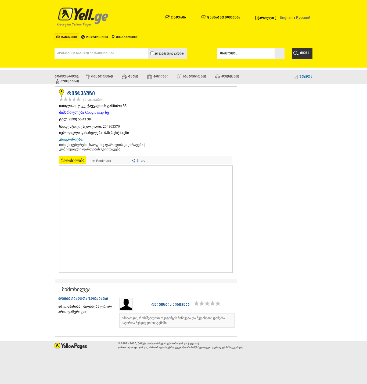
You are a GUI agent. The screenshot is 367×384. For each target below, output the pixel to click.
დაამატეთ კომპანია (223, 18)
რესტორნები (102, 77)
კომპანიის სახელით (169, 54)
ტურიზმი (160, 77)
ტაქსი (133, 77)
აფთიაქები (69, 81)
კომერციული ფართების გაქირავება (90, 149)
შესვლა (305, 77)
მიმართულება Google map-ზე (84, 112)
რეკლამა (178, 18)
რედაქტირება (73, 160)
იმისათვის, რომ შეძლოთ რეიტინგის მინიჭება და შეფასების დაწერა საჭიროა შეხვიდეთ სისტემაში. (173, 320)
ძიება (305, 53)
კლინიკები (230, 77)
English (286, 18)
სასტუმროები (194, 77)
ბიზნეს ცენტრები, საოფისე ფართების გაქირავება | (102, 145)
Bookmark (103, 161)
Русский (303, 18)
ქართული (265, 18)
